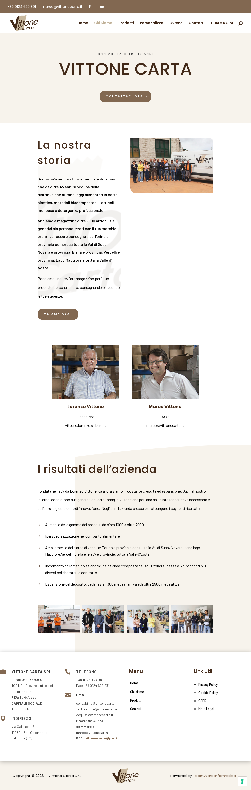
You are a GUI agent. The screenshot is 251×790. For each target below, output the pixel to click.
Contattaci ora (124, 96)
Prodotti (135, 700)
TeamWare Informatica (214, 775)
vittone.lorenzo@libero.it (85, 425)
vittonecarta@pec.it (102, 738)
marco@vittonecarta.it (165, 425)
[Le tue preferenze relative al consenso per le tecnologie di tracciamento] (242, 781)
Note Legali (206, 709)
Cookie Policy (208, 693)
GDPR (202, 701)
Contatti (135, 709)
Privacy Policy (208, 684)
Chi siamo (137, 692)
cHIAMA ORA (57, 314)
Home (134, 683)
